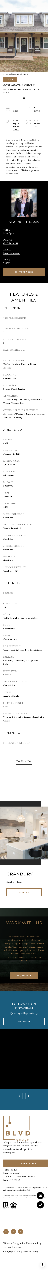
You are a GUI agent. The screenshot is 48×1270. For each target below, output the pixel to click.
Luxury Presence (12, 1247)
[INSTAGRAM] (13, 1231)
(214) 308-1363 (11, 1169)
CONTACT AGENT (24, 272)
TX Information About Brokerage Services (21, 1195)
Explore (24, 892)
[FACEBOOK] (6, 1231)
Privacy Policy (30, 1251)
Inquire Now (24, 975)
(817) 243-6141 (10, 243)
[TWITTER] (20, 1231)
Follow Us (24, 1021)
